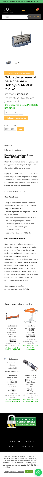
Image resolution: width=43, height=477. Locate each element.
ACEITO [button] (29, 471)
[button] (23, 10)
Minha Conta (28, 447)
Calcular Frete (10, 126)
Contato (12, 447)
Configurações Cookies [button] (14, 472)
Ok (20, 129)
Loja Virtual (15, 441)
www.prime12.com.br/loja (18, 289)
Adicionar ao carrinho (16, 118)
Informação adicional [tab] (13, 150)
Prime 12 (30, 441)
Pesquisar (34, 17)
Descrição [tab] (8, 145)
